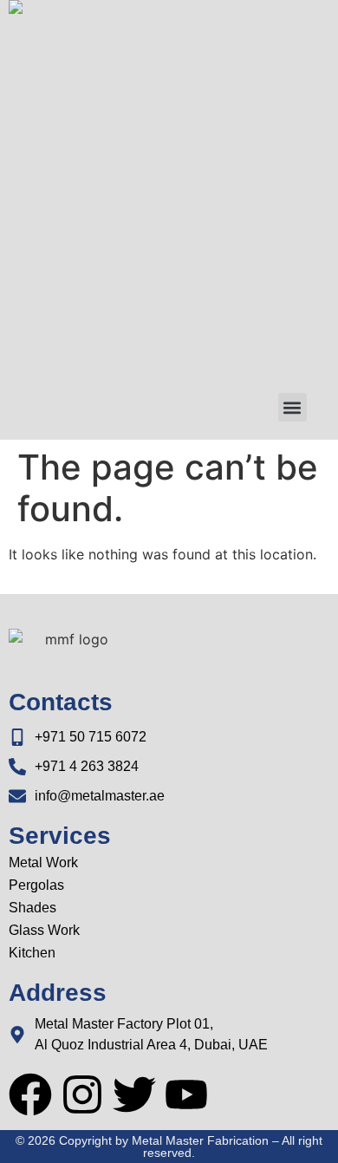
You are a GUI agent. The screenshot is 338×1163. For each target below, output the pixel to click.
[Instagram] (82, 1094)
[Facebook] (30, 1094)
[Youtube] (186, 1094)
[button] (292, 407)
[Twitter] (134, 1094)
